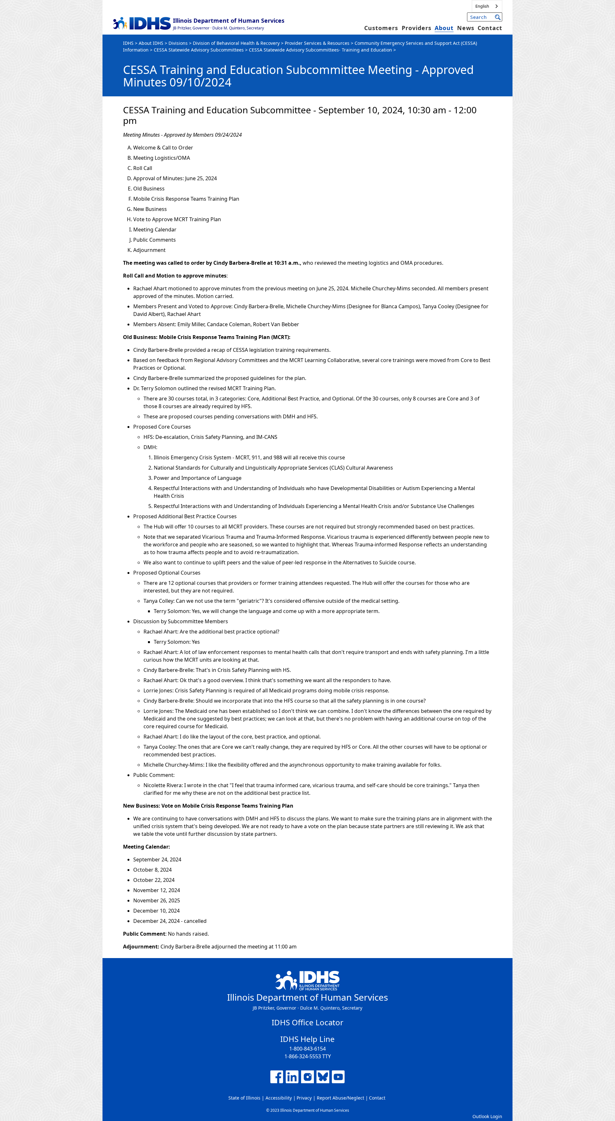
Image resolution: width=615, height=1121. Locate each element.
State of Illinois (244, 1098)
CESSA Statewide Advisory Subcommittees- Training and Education (320, 50)
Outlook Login (487, 1116)
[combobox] (487, 6)
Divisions (178, 43)
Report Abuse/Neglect (340, 1098)
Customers (381, 28)
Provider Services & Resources (317, 43)
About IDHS (151, 43)
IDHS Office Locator (307, 1022)
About (444, 28)
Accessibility (279, 1098)
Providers (416, 28)
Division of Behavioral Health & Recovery (236, 43)
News (465, 28)
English (482, 6)
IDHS (128, 43)
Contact (490, 28)
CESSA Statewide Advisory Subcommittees (199, 50)
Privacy (304, 1098)
